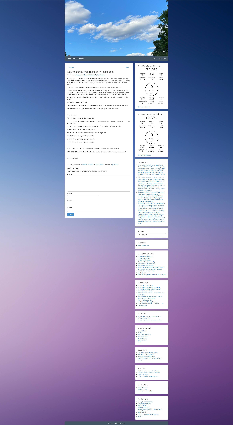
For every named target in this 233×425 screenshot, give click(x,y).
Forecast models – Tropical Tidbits (148, 353)
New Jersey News (143, 336)
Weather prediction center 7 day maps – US (150, 304)
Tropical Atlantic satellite (145, 391)
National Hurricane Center (145, 291)
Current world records (144, 260)
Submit (71, 214)
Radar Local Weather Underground (148, 376)
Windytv (140, 416)
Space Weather (142, 340)
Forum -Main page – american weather (149, 316)
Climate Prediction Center (145, 285)
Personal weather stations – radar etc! (149, 373)
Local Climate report (144, 407)
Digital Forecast (142, 405)
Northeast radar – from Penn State (148, 371)
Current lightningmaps (144, 403)
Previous (71, 67)
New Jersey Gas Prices (144, 334)
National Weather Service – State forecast (150, 296)
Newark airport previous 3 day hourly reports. (151, 267)
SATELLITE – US (142, 387)
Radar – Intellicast (143, 374)
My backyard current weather (146, 263)
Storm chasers (142, 413)
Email (69, 200)
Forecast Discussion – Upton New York (149, 289)
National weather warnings (146, 265)
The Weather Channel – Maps (146, 271)
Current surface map (144, 258)
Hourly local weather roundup (146, 262)
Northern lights (142, 338)
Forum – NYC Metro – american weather (150, 320)
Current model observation (146, 256)
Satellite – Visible (142, 389)
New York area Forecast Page (146, 298)
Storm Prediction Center (145, 300)
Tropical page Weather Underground (148, 414)
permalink (115, 164)
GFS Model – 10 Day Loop (145, 354)
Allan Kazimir (101, 75)
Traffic (140, 342)
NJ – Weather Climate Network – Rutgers (150, 269)
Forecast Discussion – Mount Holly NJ (149, 287)
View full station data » (144, 107)
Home (154, 59)
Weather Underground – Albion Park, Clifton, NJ (152, 274)
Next (127, 67)
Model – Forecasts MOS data (146, 356)
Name (69, 194)
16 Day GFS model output (145, 402)
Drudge (140, 333)
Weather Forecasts (87, 164)
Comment (70, 174)
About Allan (162, 59)
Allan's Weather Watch (75, 59)
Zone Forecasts (142, 305)
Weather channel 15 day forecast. (147, 302)
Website (69, 207)
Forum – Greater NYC (144, 318)
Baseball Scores (142, 331)
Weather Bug (141, 273)
